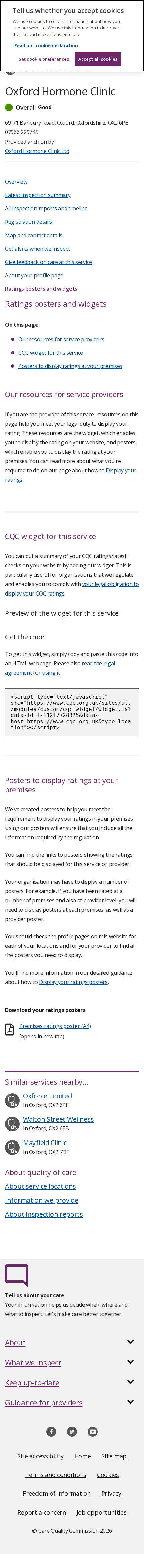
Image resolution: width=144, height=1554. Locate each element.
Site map (114, 1456)
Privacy (111, 1493)
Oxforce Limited (47, 1095)
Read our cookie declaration (46, 45)
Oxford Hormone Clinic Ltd (37, 151)
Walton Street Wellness (58, 1119)
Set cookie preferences (44, 59)
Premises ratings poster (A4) (55, 1026)
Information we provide (41, 1200)
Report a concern (41, 1512)
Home (82, 1456)
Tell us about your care (34, 1295)
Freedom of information (56, 1493)
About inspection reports (44, 1214)
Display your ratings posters (73, 982)
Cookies (108, 1475)
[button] (72, 107)
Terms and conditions (55, 1475)
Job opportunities (102, 1512)
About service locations (40, 1186)
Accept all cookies (97, 59)
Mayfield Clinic (45, 1142)
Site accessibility (40, 1456)
